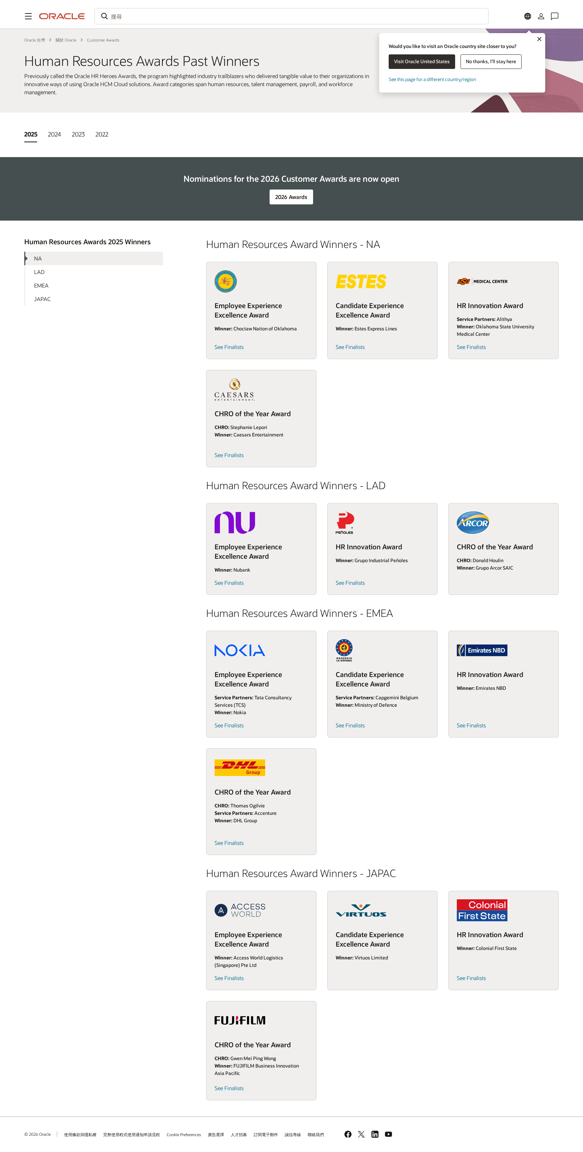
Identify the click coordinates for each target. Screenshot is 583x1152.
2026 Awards (291, 196)
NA (38, 258)
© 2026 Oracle (37, 1134)
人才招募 (239, 1134)
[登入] (541, 16)
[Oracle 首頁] (62, 16)
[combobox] (291, 16)
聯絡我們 (316, 1134)
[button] (28, 16)
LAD (39, 271)
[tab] (30, 134)
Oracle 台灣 (34, 40)
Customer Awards (103, 40)
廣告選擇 (216, 1134)
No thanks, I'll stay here (491, 61)
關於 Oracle (66, 40)
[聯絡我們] (555, 16)
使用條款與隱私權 (80, 1134)
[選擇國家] (528, 16)
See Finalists (229, 346)
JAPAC (42, 298)
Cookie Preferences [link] (184, 1134)
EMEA (41, 285)
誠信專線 (293, 1134)
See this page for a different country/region (432, 79)
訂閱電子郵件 (266, 1134)
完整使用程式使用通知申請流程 (131, 1134)
